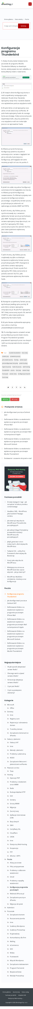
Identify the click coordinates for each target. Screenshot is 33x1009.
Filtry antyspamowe (17, 867)
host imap (5, 377)
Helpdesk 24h (22, 995)
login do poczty (6, 367)
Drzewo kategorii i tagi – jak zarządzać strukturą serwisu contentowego (17, 504)
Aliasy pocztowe (15, 863)
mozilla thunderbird (14, 353)
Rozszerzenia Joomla (17, 918)
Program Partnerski (17, 968)
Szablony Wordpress (17, 926)
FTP (11, 852)
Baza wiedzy (19, 19)
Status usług (25, 992)
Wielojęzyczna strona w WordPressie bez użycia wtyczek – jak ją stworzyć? (16, 569)
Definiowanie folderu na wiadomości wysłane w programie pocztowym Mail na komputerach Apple (17, 432)
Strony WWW (14, 804)
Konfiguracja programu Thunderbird (15, 595)
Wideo (12, 953)
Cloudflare (13, 833)
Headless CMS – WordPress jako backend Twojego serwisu (17, 513)
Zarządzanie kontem (17, 915)
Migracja (13, 807)
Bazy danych (14, 822)
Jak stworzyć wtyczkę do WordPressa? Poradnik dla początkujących (16, 523)
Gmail (12, 877)
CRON (12, 837)
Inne (11, 715)
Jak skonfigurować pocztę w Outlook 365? (17, 413)
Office (12, 708)
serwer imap (25, 370)
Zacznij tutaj (14, 811)
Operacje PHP (15, 778)
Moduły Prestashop (17, 976)
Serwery (13, 800)
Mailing (12, 941)
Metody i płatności (16, 750)
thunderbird (5, 370)
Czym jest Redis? (13, 686)
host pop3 (5, 374)
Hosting (10, 775)
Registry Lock (14, 719)
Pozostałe (10, 911)
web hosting (26, 367)
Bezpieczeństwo (15, 972)
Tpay (11, 771)
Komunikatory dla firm (18, 938)
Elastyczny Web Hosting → (15, 998)
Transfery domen (16, 729)
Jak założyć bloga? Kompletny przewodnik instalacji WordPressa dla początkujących (17, 533)
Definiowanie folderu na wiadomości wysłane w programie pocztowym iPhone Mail (17, 422)
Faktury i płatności (13, 739)
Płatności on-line (13, 768)
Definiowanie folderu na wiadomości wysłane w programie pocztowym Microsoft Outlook (17, 441)
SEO (11, 949)
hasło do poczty (17, 367)
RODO (12, 758)
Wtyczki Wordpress (17, 960)
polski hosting (23, 363)
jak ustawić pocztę (7, 360)
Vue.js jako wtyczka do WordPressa (15, 561)
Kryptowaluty (15, 934)
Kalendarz (10, 908)
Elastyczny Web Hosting (18, 844)
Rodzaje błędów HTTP (17, 792)
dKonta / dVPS (15, 856)
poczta (12, 370)
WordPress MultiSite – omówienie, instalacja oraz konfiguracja (16, 579)
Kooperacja (14, 848)
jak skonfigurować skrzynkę (10, 363)
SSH (11, 796)
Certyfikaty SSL (15, 829)
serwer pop (5, 356)
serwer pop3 (23, 360)
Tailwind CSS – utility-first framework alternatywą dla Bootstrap (16, 553)
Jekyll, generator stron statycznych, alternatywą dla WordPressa (17, 544)
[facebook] (12, 387)
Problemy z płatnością (18, 754)
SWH (11, 825)
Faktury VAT (14, 742)
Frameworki (14, 957)
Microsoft (10, 705)
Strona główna (8, 19)
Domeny (10, 712)
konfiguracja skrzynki (24, 374)
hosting (16, 360)
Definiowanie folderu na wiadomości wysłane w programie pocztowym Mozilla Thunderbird (17, 451)
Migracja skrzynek (16, 904)
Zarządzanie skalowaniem (19, 964)
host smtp (25, 353)
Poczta (27, 19)
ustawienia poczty (15, 356)
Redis (12, 788)
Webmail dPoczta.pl (17, 894)
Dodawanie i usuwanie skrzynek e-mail (18, 458)
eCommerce (14, 945)
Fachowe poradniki (10, 995)
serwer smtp (13, 374)
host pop (18, 370)
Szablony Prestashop (17, 930)
